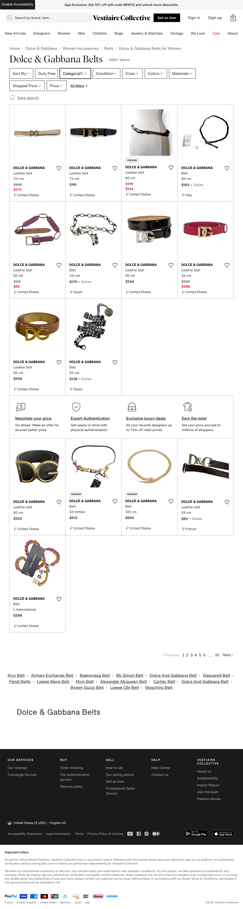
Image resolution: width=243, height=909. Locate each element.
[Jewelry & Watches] (166, 33)
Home (14, 48)
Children (100, 33)
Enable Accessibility (17, 4)
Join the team (207, 792)
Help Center (160, 767)
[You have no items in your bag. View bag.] (233, 17)
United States (48, 902)
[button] (233, 17)
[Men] (89, 33)
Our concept (17, 767)
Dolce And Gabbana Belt (173, 675)
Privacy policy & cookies (105, 834)
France (9, 902)
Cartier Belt (164, 682)
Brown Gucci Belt (87, 688)
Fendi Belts (20, 682)
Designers (41, 33)
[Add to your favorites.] (59, 168)
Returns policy (71, 786)
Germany (65, 902)
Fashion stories (208, 798)
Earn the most (194, 418)
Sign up (215, 17)
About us (204, 771)
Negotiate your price (33, 418)
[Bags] (127, 33)
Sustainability (207, 778)
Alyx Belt (16, 675)
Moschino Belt (159, 688)
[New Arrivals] (29, 33)
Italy (87, 902)
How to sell (114, 767)
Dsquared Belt (216, 675)
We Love (198, 33)
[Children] (110, 33)
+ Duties (196, 184)
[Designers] (54, 33)
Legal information (58, 834)
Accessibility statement (25, 834)
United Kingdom (27, 902)
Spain (78, 902)
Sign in (194, 17)
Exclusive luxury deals (146, 418)
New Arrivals (15, 33)
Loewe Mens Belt (53, 682)
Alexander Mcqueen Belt (123, 682)
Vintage (176, 33)
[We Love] (209, 33)
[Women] (74, 33)
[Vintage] (187, 33)
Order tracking (71, 767)
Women (64, 33)
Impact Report (208, 785)
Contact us (159, 774)
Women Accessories (81, 48)
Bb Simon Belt (130, 675)
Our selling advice (120, 774)
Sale (216, 33)
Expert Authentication (90, 418)
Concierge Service (22, 774)
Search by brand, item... (33, 17)
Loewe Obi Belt (124, 688)
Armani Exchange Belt (52, 675)
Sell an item (167, 17)
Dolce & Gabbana (41, 48)
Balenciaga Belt (95, 675)
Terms (79, 834)
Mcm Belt (85, 682)
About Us (235, 33)
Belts (108, 48)
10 (217, 655)
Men (81, 33)
